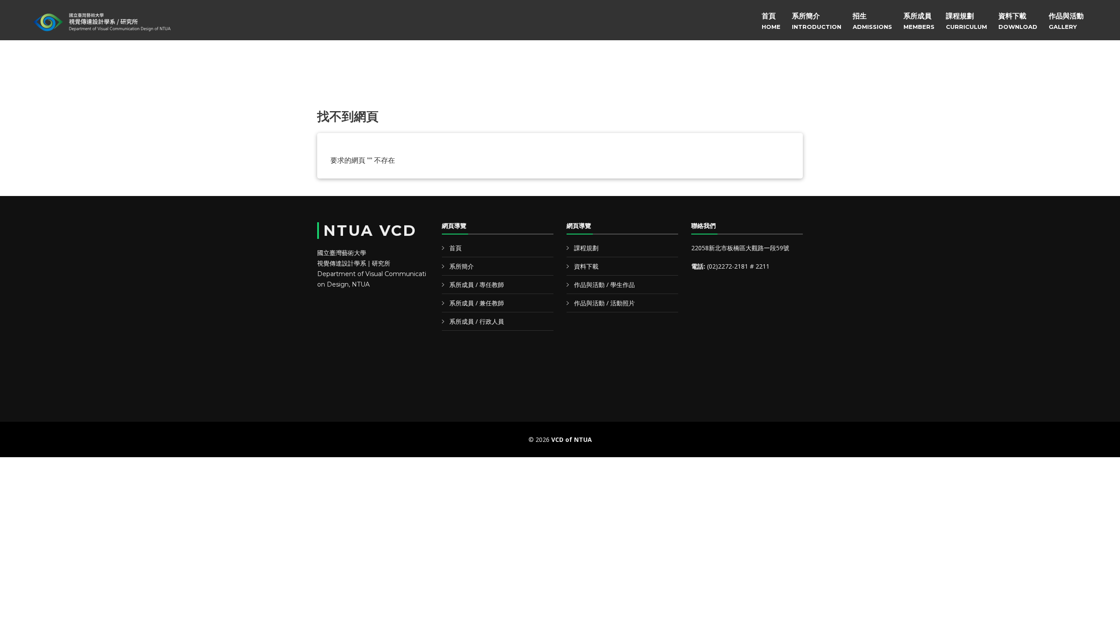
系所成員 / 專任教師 (476, 284)
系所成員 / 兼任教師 (476, 303)
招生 (872, 21)
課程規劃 (966, 21)
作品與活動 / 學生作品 (604, 284)
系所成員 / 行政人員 (476, 321)
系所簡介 (816, 21)
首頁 (771, 21)
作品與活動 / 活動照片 (604, 303)
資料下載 (1017, 21)
